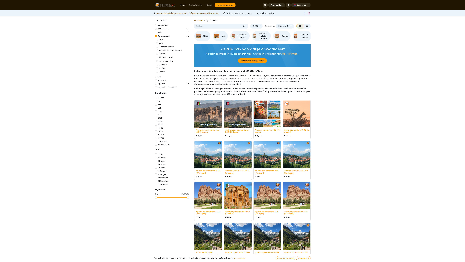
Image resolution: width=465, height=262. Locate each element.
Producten (198, 20)
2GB (159, 104)
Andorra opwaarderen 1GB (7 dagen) (296, 253)
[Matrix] (299, 26)
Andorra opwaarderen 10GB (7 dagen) (267, 253)
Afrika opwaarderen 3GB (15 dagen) (296, 131)
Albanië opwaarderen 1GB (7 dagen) (266, 171)
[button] (265, 5)
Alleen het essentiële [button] (285, 258)
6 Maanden (163, 181)
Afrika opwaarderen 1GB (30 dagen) (267, 131)
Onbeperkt (162, 141)
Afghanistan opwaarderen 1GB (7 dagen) (207, 131)
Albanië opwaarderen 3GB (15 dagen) (296, 171)
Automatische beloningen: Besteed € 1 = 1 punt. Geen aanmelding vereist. (188, 13)
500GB (161, 134)
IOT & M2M (162, 80)
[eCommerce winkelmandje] (288, 5)
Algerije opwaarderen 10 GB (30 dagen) (208, 212)
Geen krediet (164, 144)
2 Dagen (161, 157)
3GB (159, 108)
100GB (160, 128)
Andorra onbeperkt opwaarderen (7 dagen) (207, 253)
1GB (159, 101)
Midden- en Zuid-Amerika (170, 50)
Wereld (162, 71)
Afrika (161, 39)
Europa (162, 54)
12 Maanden (163, 184)
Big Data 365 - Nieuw (167, 87)
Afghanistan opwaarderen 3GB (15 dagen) (237, 131)
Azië (161, 43)
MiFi (159, 76)
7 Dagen (161, 164)
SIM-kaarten (163, 29)
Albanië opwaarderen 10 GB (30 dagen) (208, 171)
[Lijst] (307, 26)
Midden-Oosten (166, 57)
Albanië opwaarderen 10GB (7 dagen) (237, 171)
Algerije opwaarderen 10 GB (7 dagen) (237, 212)
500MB (161, 98)
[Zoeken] (244, 26)
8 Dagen (161, 167)
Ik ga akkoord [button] (303, 258)
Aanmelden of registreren (252, 60)
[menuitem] (183, 5)
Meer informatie (290, 53)
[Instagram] (309, 13)
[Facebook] (304, 13)
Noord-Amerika (166, 61)
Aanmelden (276, 5)
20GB (160, 118)
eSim (160, 32)
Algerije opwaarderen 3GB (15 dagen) (296, 212)
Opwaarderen (164, 36)
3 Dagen (161, 161)
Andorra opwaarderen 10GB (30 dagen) (237, 253)
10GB (160, 114)
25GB (160, 121)
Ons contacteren (225, 5)
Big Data (161, 83)
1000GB (161, 138)
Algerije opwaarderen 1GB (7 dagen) (266, 212)
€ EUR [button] (255, 26)
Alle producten (164, 25)
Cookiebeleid (239, 258)
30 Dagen (162, 174)
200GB (160, 131)
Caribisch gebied (166, 46)
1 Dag (160, 154)
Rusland (162, 68)
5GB (160, 111)
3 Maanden (163, 177)
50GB (160, 124)
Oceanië (163, 64)
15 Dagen (162, 171)
